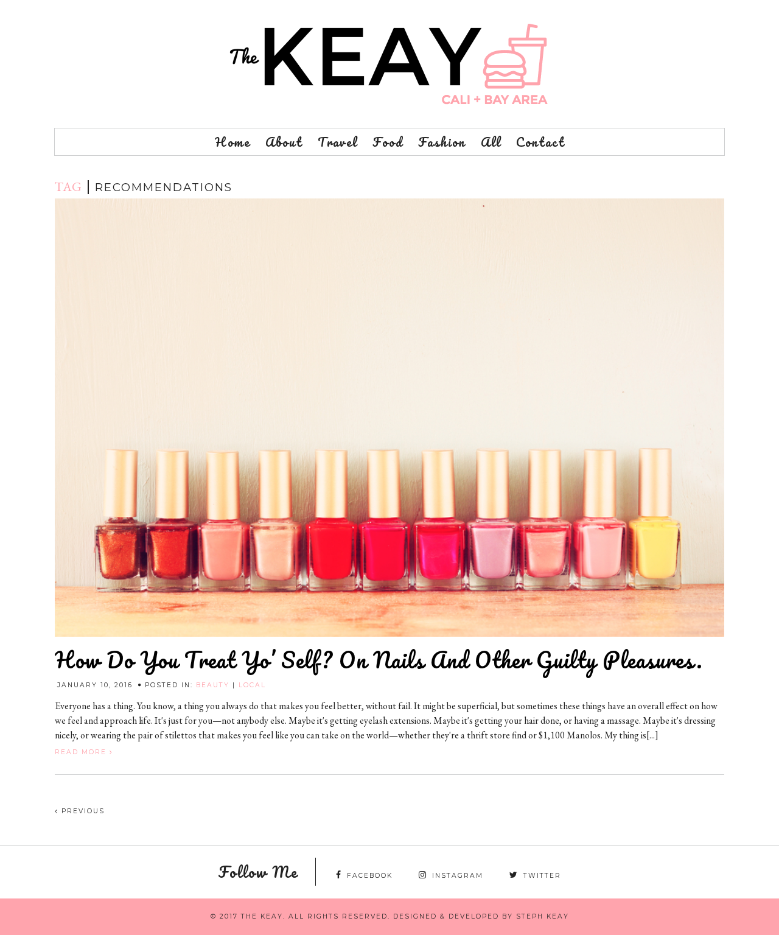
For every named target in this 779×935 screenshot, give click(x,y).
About (283, 141)
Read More (82, 752)
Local (252, 685)
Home (232, 141)
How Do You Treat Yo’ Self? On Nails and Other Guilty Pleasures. (378, 660)
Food (387, 141)
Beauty (212, 685)
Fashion (442, 141)
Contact (540, 141)
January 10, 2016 (95, 685)
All (491, 141)
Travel (337, 141)
